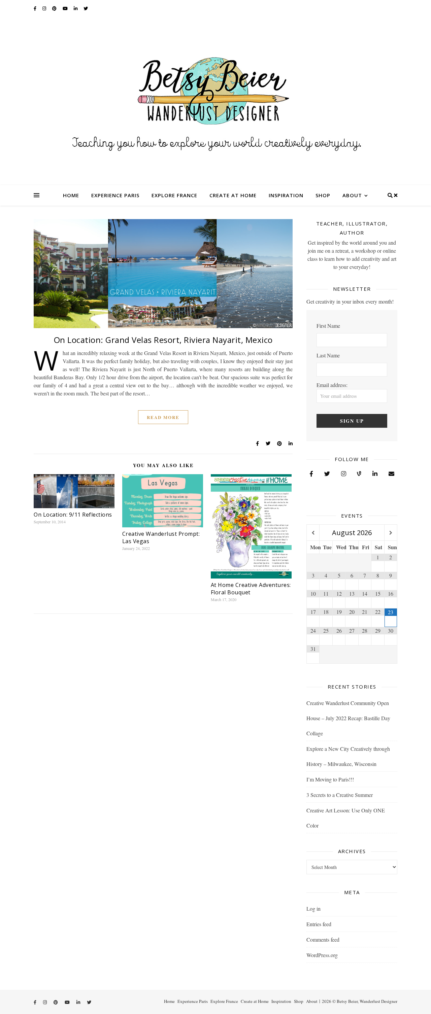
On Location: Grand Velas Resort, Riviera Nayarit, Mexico (163, 339)
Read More (163, 417)
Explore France (174, 195)
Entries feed (318, 924)
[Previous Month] (313, 532)
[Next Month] (391, 532)
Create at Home (233, 195)
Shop (323, 195)
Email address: (332, 384)
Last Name (328, 355)
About (352, 195)
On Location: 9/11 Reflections (73, 514)
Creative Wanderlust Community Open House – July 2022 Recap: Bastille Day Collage (348, 718)
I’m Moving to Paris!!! (330, 779)
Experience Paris (115, 195)
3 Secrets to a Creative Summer (339, 794)
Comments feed (322, 939)
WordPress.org (322, 954)
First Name (328, 325)
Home (71, 195)
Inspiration (286, 195)
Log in (313, 908)
